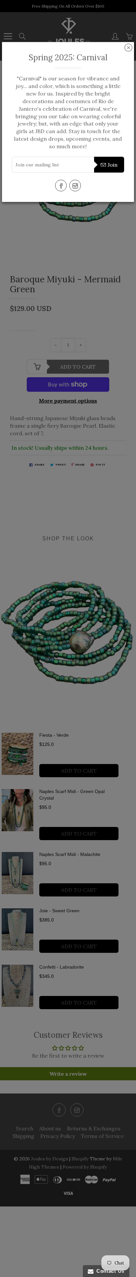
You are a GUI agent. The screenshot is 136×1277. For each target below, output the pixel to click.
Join (113, 164)
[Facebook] (61, 185)
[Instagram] (75, 185)
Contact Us (108, 1271)
